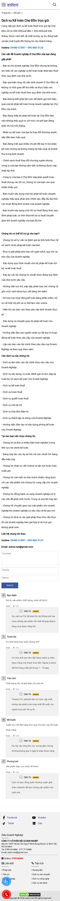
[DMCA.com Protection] (30, 894)
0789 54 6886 (11, 849)
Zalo (39, 823)
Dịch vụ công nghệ (41, 879)
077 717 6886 (25, 849)
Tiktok (10, 823)
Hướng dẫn (38, 870)
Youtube (41, 817)
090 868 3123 (35, 47)
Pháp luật (7, 870)
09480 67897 (17, 47)
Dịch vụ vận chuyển (41, 874)
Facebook (12, 817)
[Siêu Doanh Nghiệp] (14, 4)
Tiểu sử (6, 874)
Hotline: (13, 858)
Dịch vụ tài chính (40, 883)
